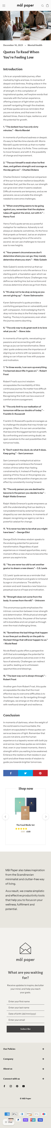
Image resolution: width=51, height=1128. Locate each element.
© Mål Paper (25, 1098)
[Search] (42, 5)
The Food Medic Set (25, 825)
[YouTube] (23, 1086)
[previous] (5, 817)
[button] (21, 829)
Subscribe (25, 1029)
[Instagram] (11, 1086)
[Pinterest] (17, 1086)
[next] (45, 817)
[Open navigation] (3, 5)
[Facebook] (4, 1086)
